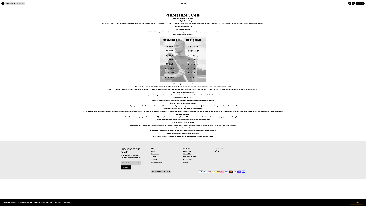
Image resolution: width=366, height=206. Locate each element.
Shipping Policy (187, 151)
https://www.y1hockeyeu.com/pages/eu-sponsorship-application (220, 117)
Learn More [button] (66, 202)
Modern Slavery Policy (189, 156)
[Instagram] (216, 151)
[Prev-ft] (139, 163)
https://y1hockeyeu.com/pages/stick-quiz (183, 103)
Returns (153, 151)
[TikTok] (219, 151)
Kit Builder (154, 159)
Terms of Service (188, 159)
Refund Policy (187, 148)
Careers (185, 162)
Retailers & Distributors (157, 162)
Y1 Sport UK (154, 156)
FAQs (152, 148)
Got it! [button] (357, 202)
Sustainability (155, 154)
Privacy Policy (187, 154)
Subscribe (126, 167)
